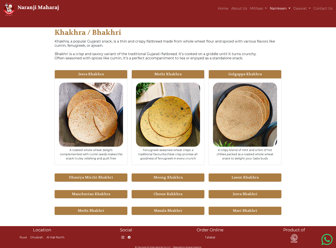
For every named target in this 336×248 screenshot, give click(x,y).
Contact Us (322, 8)
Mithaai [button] (257, 8)
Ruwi (23, 237)
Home (223, 8)
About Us (239, 8)
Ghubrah (36, 237)
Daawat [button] (300, 8)
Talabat (210, 237)
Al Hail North (55, 237)
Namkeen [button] (279, 8)
